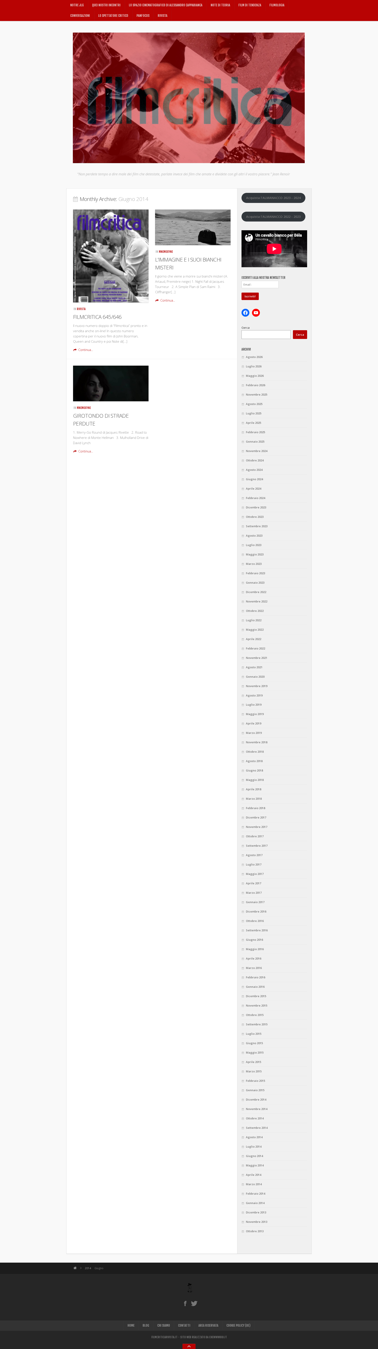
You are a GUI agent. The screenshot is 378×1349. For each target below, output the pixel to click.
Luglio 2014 (253, 1146)
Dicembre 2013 (256, 1212)
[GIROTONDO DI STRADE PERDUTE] (111, 383)
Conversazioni (80, 16)
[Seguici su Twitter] (194, 1303)
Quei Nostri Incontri (106, 5)
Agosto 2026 (254, 357)
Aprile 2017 (253, 883)
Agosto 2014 (254, 1137)
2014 (88, 1268)
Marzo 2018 (254, 799)
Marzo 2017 (254, 893)
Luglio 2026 (253, 366)
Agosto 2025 (254, 404)
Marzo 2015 (254, 1071)
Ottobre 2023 (255, 517)
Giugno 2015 (254, 1043)
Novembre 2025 (256, 394)
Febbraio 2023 (255, 573)
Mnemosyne (166, 251)
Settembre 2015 (257, 1024)
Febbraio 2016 (255, 977)
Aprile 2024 (253, 488)
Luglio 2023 (253, 545)
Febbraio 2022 (255, 648)
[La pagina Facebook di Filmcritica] (185, 1303)
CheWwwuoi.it (218, 1337)
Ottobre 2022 (255, 611)
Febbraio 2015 (255, 1081)
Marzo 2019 (254, 733)
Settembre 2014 (257, 1128)
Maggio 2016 (255, 949)
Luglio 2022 (253, 620)
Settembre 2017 (257, 846)
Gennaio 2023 (255, 583)
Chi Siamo (163, 1325)
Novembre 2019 (256, 686)
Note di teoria (220, 5)
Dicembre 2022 (256, 592)
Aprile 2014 (253, 1175)
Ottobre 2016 (255, 921)
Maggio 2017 (255, 874)
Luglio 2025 (253, 413)
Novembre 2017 (256, 827)
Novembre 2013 (256, 1222)
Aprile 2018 (253, 789)
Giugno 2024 (254, 479)
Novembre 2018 (256, 742)
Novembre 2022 (256, 601)
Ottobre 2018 (255, 752)
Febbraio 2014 (255, 1193)
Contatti (184, 1325)
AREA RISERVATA (208, 1325)
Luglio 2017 (253, 864)
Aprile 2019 (253, 723)
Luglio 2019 (253, 705)
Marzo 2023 (254, 564)
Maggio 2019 (255, 714)
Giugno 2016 (254, 940)
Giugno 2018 (254, 770)
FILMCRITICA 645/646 (97, 316)
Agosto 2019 (254, 695)
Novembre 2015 (256, 1005)
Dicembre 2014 (256, 1099)
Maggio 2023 (255, 554)
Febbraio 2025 (255, 432)
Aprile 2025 (253, 423)
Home (131, 1325)
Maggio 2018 (255, 780)
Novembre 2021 (256, 658)
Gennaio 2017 (255, 902)
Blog (146, 1325)
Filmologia (277, 5)
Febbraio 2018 (255, 808)
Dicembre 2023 (256, 507)
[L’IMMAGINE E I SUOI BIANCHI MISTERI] (193, 227)
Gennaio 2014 (255, 1203)
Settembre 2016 (257, 930)
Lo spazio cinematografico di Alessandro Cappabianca (165, 5)
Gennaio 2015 (255, 1090)
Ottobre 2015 (255, 1015)
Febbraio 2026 (255, 385)
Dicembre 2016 (256, 911)
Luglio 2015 (253, 1034)
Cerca (246, 328)
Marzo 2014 (254, 1184)
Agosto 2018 (254, 761)
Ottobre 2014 (255, 1118)
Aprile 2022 (253, 639)
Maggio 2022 (255, 630)
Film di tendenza (249, 5)
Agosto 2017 (254, 855)
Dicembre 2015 (256, 996)
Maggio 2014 (255, 1165)
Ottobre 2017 (255, 836)
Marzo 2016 (254, 968)
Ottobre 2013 (255, 1231)
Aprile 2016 (253, 958)
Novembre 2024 (256, 451)
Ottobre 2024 (255, 460)
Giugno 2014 (254, 1156)
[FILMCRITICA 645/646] (111, 255)
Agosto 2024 (254, 470)
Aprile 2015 (253, 1062)
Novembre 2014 (256, 1109)
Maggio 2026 (255, 376)
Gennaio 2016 (255, 987)
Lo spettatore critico (113, 16)
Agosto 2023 (254, 536)
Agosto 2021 (254, 667)
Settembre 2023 (257, 526)
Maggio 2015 (255, 1052)
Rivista (162, 16)
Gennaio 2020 (255, 677)
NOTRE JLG (77, 5)
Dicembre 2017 (256, 817)
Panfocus (142, 16)
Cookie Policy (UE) (238, 1325)
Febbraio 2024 (255, 498)
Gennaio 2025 (255, 441)
